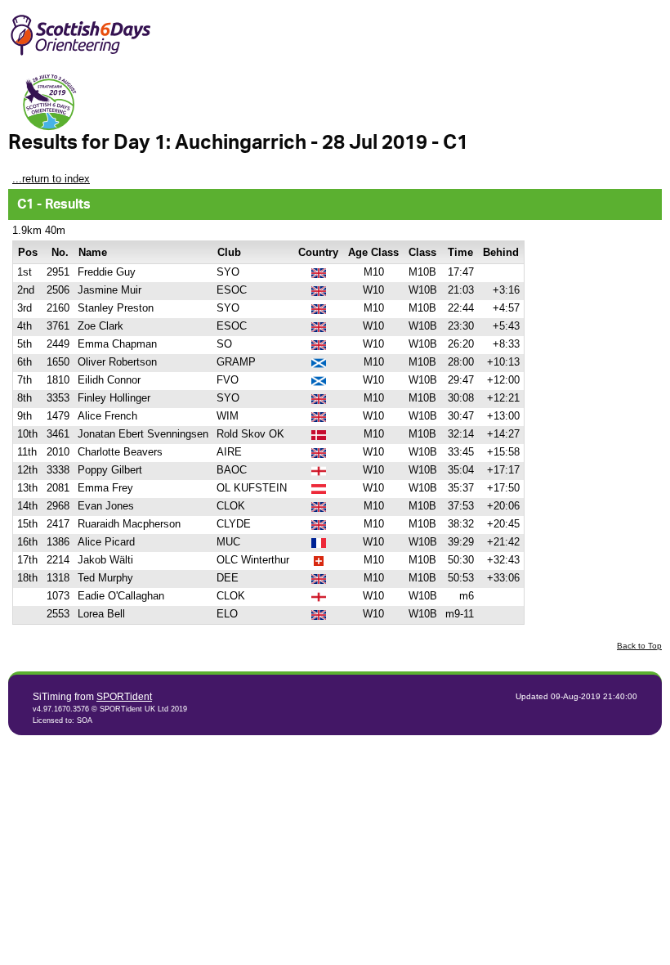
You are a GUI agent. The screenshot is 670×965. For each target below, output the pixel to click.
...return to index (51, 179)
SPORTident (124, 696)
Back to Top (639, 645)
